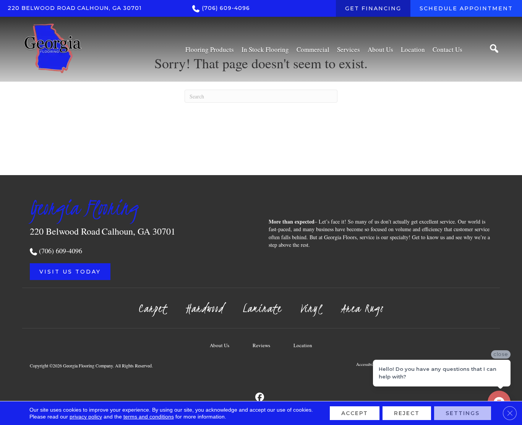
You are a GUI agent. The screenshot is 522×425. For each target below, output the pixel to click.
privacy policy (86, 417)
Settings (463, 413)
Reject (407, 413)
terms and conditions (148, 417)
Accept (354, 413)
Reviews (261, 345)
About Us (219, 345)
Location (302, 345)
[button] (70, 271)
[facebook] (260, 397)
